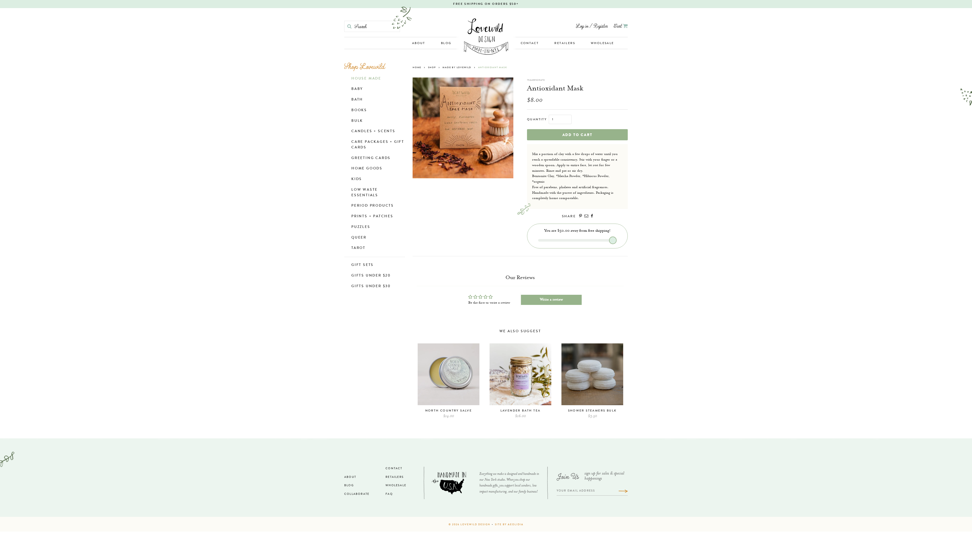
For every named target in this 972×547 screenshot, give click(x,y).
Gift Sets (362, 265)
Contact (530, 43)
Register (601, 25)
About (418, 43)
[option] (448, 383)
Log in (582, 25)
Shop (432, 68)
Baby (357, 89)
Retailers (564, 43)
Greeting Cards (371, 158)
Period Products (372, 206)
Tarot (358, 248)
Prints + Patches (372, 216)
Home (417, 68)
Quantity (537, 119)
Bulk (357, 121)
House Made (366, 79)
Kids (356, 179)
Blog (446, 43)
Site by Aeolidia (509, 524)
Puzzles (360, 227)
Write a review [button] (551, 300)
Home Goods (366, 168)
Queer (359, 238)
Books (359, 110)
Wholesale (602, 43)
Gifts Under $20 (371, 276)
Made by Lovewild (456, 68)
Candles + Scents (373, 131)
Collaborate (356, 494)
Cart (618, 25)
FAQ (389, 494)
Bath (357, 100)
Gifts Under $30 (371, 286)
